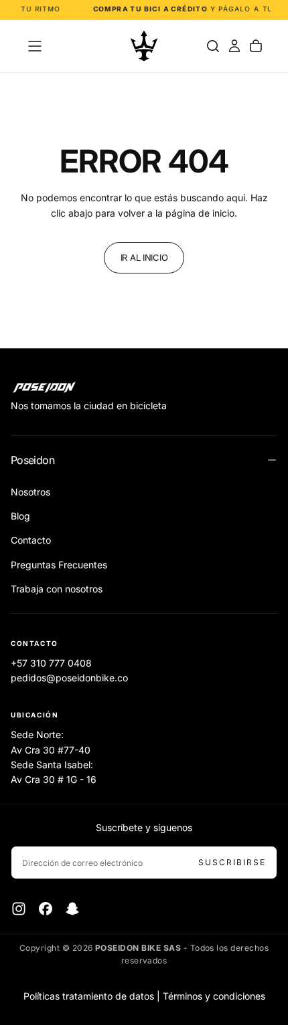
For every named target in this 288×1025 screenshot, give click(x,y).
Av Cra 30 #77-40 (50, 750)
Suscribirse (232, 862)
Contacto (31, 540)
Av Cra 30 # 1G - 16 (53, 779)
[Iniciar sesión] (234, 46)
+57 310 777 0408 (51, 663)
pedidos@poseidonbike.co (69, 677)
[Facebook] (46, 909)
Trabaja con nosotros (56, 588)
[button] (35, 46)
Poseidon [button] (32, 460)
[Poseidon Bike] (44, 387)
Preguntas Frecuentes (59, 564)
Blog (20, 516)
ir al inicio (144, 257)
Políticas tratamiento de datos (88, 996)
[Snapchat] (72, 909)
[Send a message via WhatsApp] (262, 906)
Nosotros (30, 491)
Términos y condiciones (214, 996)
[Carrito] (256, 46)
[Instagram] (19, 909)
